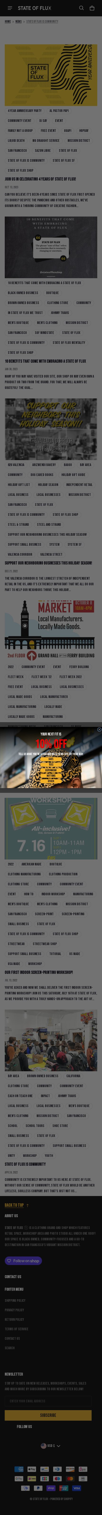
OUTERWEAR (50, 770)
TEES (51, 765)
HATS (51, 759)
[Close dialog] (99, 729)
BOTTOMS (51, 775)
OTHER (51, 781)
